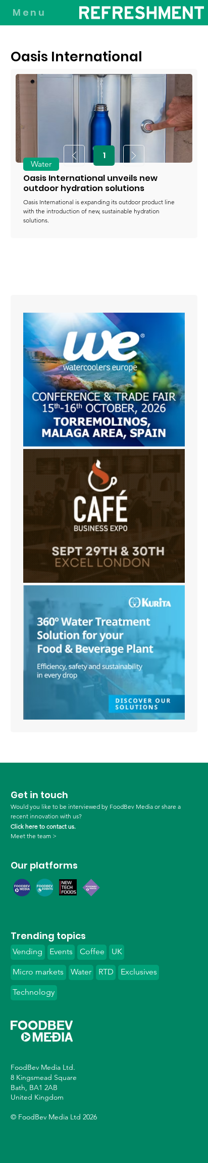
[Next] (133, 155)
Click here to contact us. (43, 826)
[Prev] (74, 155)
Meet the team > (34, 836)
